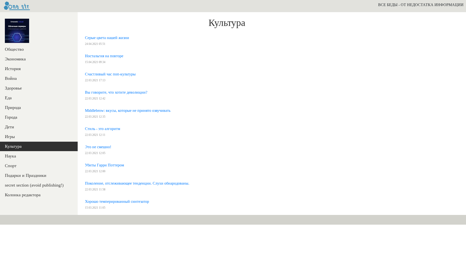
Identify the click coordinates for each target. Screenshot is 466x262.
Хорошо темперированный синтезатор (117, 201)
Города (11, 117)
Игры (10, 136)
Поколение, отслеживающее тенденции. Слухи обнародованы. (137, 183)
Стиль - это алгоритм (102, 129)
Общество (14, 49)
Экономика (15, 59)
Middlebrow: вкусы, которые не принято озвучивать (127, 110)
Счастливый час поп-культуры (110, 74)
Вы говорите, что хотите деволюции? (116, 92)
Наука (10, 156)
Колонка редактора (23, 194)
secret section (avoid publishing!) (34, 185)
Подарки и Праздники (25, 175)
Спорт (11, 165)
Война (11, 78)
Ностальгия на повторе (104, 56)
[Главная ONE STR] (17, 6)
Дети (9, 126)
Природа (13, 107)
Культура (13, 146)
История (13, 68)
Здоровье (13, 88)
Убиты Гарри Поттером (104, 165)
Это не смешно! (98, 147)
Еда (8, 97)
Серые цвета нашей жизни (107, 38)
